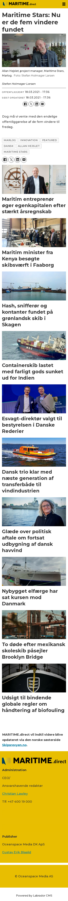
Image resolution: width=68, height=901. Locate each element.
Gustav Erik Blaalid (16, 852)
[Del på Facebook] (25, 104)
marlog (10, 140)
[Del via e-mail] (42, 104)
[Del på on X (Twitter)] (31, 104)
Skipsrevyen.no (14, 745)
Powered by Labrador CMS (34, 895)
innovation (29, 140)
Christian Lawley (15, 794)
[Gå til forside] (30, 4)
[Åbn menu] (63, 4)
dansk (8, 146)
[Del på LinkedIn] (36, 104)
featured (49, 140)
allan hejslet (29, 146)
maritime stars (15, 151)
